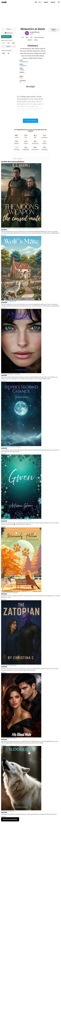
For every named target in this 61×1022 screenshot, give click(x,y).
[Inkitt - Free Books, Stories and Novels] (3, 2)
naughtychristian (12, 301)
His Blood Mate (4, 738)
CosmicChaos (16, 374)
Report (8, 46)
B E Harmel (36, 228)
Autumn (30, 519)
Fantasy (22, 61)
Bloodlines (3, 811)
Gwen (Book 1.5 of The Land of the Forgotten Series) (13, 519)
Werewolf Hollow (5, 592)
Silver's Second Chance (6, 446)
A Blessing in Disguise (6, 374)
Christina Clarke (12, 665)
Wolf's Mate (4, 301)
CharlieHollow (14, 592)
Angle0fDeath (23, 65)
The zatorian (4, 665)
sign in (46, 2)
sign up (53, 2)
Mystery (26, 61)
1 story (31, 34)
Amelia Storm (13, 738)
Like (9, 29)
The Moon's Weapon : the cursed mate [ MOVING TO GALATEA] (16, 228)
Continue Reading (30, 121)
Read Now (3, 235)
